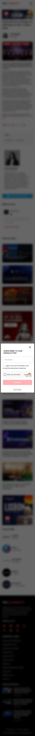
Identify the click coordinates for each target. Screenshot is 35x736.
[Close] (30, 347)
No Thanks (17, 389)
